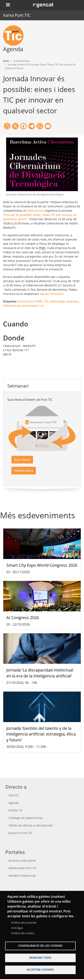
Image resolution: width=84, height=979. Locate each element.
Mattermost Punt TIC (23, 868)
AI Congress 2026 (22, 617)
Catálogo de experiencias (26, 818)
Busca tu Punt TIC (21, 833)
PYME (39, 301)
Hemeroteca (23, 470)
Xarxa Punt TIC (17, 15)
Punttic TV (15, 810)
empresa (73, 301)
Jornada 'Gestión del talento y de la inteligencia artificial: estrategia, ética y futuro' (41, 734)
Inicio (6, 61)
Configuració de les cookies (40, 946)
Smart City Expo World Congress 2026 (41, 565)
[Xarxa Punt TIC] (15, 35)
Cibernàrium (35, 210)
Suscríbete (22, 459)
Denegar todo (40, 958)
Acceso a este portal (22, 860)
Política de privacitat (23, 922)
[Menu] (7, 5)
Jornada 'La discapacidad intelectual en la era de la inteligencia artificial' (39, 673)
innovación (25, 301)
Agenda (14, 803)
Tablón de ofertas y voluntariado (31, 825)
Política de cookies (22, 933)
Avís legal (17, 928)
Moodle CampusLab (22, 875)
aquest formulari (51, 294)
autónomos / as (33, 306)
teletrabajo (57, 301)
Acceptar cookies (40, 969)
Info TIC (14, 795)
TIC (46, 301)
